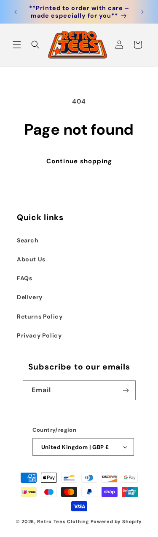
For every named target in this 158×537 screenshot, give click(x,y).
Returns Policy (39, 316)
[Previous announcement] (15, 12)
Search (28, 240)
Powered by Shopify (116, 521)
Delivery (30, 297)
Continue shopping (79, 161)
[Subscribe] (126, 390)
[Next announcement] (142, 12)
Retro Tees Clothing (63, 521)
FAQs (24, 278)
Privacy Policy (39, 335)
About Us (31, 259)
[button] (17, 44)
